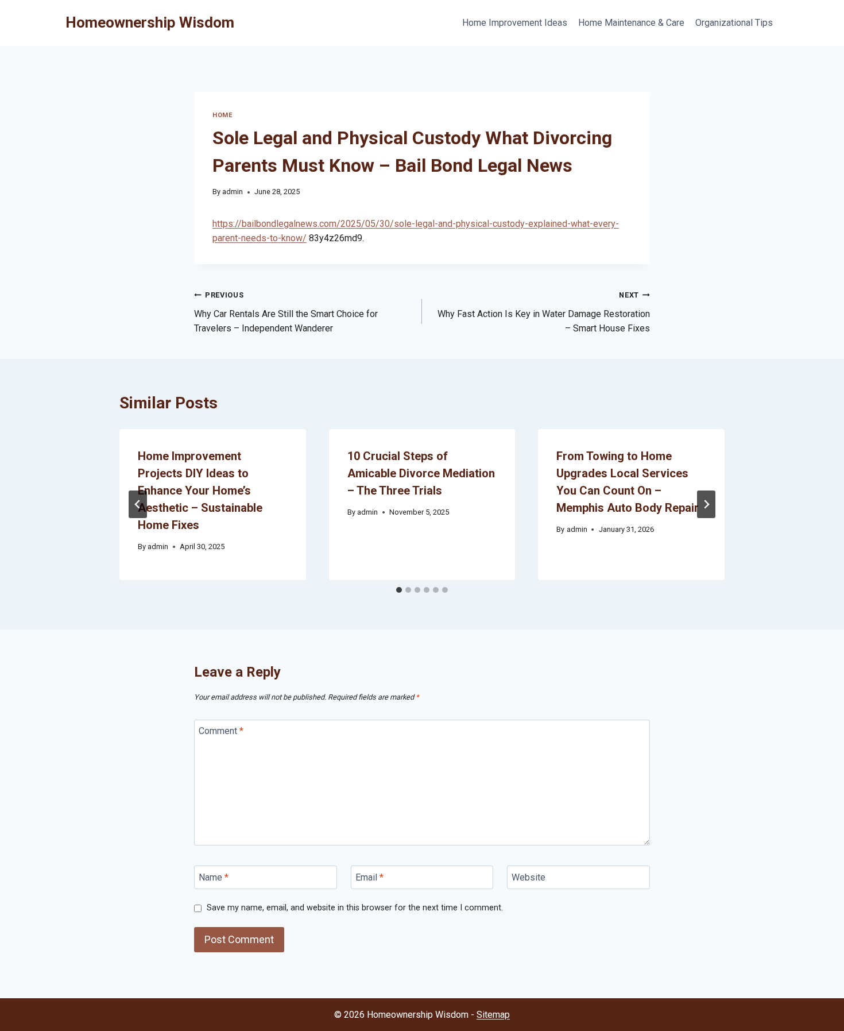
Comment (221, 730)
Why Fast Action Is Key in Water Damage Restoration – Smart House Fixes (544, 312)
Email (369, 877)
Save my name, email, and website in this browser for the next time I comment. (355, 908)
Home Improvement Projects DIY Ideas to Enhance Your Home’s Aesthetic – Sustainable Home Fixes (200, 490)
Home (222, 115)
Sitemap (493, 1014)
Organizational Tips (734, 22)
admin (232, 191)
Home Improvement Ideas (514, 22)
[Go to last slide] (138, 504)
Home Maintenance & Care (631, 22)
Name (214, 877)
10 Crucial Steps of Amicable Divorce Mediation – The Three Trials (421, 473)
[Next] (706, 504)
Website (528, 877)
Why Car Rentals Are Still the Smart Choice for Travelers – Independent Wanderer (286, 312)
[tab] (399, 590)
